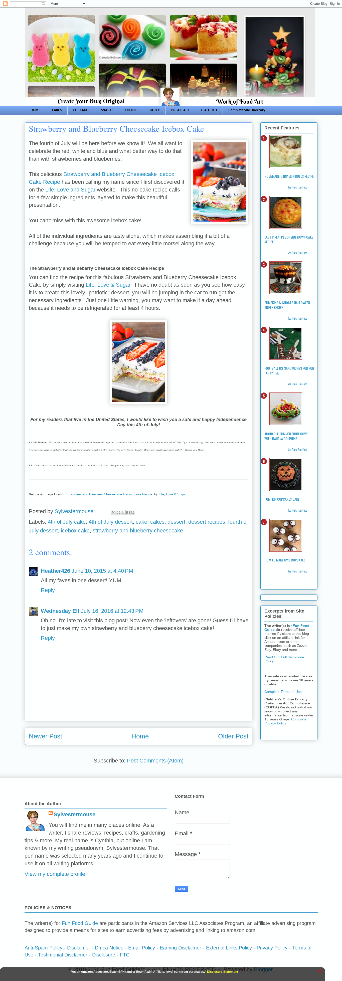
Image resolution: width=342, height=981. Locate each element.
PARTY (155, 110)
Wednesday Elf (60, 611)
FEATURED (209, 110)
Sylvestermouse (74, 814)
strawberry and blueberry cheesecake (138, 530)
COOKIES (131, 110)
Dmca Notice (109, 947)
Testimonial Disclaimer (62, 954)
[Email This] (113, 512)
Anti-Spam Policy (43, 947)
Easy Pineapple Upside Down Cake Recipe (288, 239)
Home (140, 736)
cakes (157, 522)
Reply (48, 590)
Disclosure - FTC (110, 954)
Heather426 (55, 571)
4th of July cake (67, 522)
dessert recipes (206, 522)
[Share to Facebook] (127, 512)
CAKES (57, 110)
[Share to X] (123, 512)
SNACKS (107, 110)
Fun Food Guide (80, 923)
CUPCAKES (81, 110)
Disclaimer (78, 947)
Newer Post (45, 736)
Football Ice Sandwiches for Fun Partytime (289, 370)
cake (141, 522)
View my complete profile (55, 874)
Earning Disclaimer (180, 947)
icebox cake (75, 530)
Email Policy (141, 947)
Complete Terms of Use (283, 692)
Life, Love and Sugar (70, 189)
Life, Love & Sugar (108, 285)
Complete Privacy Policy (285, 721)
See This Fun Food (297, 187)
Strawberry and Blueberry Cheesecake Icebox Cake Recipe (109, 494)
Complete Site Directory (246, 110)
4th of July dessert (111, 522)
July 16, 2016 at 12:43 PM (112, 611)
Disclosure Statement (222, 971)
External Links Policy (229, 947)
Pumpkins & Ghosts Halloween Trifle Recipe (287, 305)
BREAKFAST (180, 110)
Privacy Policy (272, 947)
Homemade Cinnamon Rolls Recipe (289, 176)
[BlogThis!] (118, 512)
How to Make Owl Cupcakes (284, 559)
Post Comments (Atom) (155, 760)
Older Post (233, 736)
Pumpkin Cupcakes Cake (281, 499)
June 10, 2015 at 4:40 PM (102, 571)
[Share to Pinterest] (132, 512)
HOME (35, 110)
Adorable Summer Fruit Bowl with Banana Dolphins (286, 436)
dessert (176, 522)
